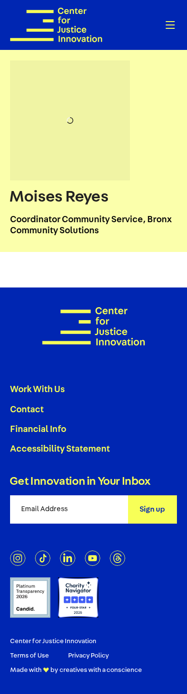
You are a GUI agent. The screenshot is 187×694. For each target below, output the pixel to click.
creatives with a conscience (100, 670)
